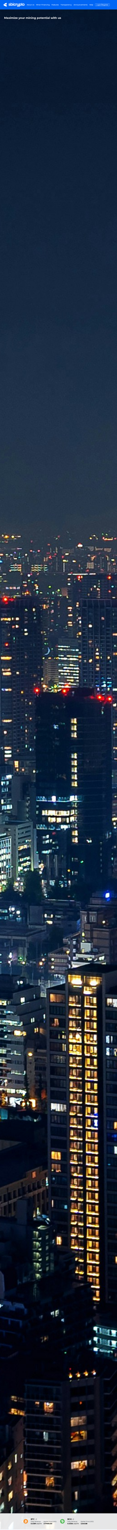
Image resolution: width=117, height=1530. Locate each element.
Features (55, 5)
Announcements (81, 5)
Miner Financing (43, 5)
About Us (30, 5)
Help (91, 5)
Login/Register (102, 5)
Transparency (66, 5)
